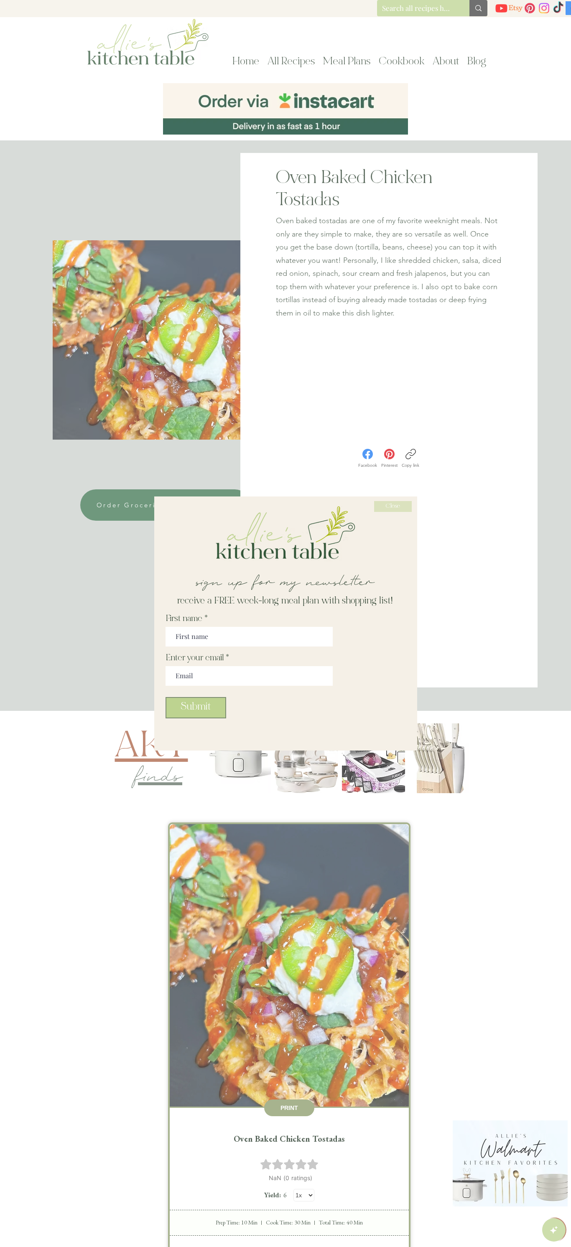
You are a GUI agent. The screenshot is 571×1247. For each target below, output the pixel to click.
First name (184, 619)
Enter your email (195, 658)
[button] (393, 506)
